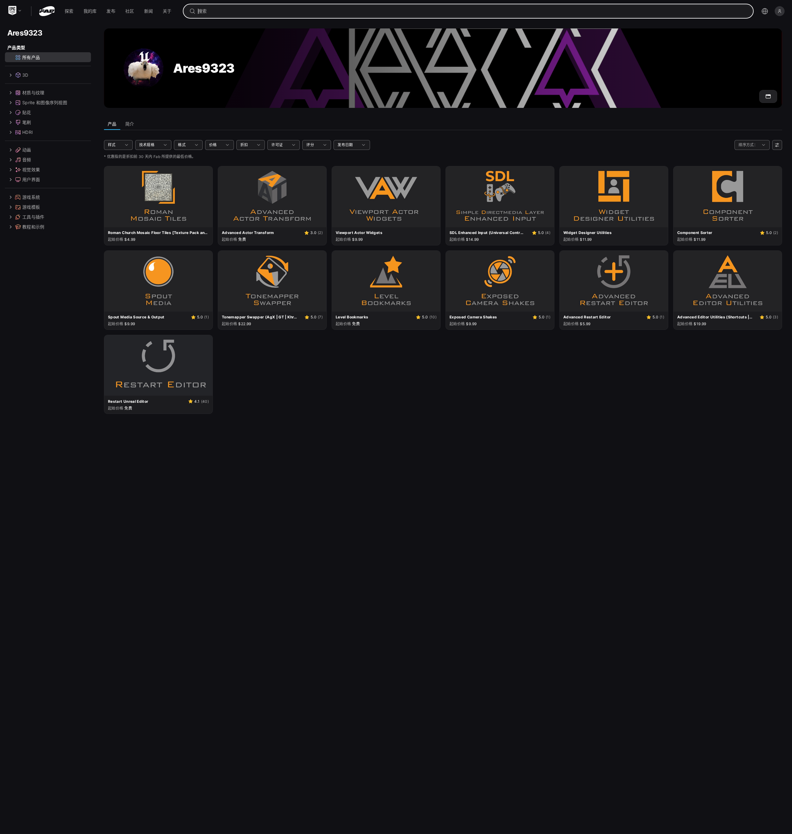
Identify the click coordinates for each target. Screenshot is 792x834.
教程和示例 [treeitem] (33, 226)
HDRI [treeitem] (27, 132)
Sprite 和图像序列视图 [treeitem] (44, 102)
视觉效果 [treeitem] (31, 169)
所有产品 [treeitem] (31, 57)
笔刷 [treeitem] (26, 122)
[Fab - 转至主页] (47, 11)
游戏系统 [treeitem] (31, 197)
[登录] (780, 11)
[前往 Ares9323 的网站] (768, 96)
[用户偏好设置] (777, 145)
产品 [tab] (112, 123)
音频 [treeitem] (26, 159)
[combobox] (472, 11)
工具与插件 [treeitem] (33, 216)
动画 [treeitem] (26, 149)
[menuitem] (69, 11)
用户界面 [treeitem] (31, 179)
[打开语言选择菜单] (765, 11)
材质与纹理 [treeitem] (33, 92)
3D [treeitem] (25, 75)
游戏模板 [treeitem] (31, 207)
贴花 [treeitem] (26, 112)
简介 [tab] (129, 123)
